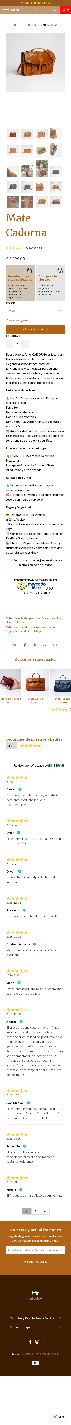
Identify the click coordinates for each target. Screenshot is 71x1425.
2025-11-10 (13, 1014)
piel (15, 631)
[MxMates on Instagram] (37, 1342)
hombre (34, 627)
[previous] (10, 77)
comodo (23, 627)
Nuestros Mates (15, 622)
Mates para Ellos (51, 618)
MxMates (27, 1353)
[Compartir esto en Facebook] (25, 645)
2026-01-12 (13, 936)
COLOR (10, 303)
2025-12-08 (13, 902)
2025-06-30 (13, 1138)
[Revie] (56, 765)
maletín (44, 627)
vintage (37, 631)
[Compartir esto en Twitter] (15, 645)
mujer (9, 631)
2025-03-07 (13, 1182)
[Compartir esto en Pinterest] (35, 645)
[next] (61, 77)
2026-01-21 (13, 975)
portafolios (25, 631)
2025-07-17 (13, 1095)
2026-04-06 (13, 825)
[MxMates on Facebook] (30, 1342)
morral (53, 627)
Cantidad (13, 336)
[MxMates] (35, 10)
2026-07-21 (13, 781)
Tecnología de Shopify (46, 1353)
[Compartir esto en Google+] (45, 645)
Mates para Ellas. (31, 618)
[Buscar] (55, 9)
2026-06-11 (13, 863)
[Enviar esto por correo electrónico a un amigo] (55, 645)
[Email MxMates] (44, 1342)
